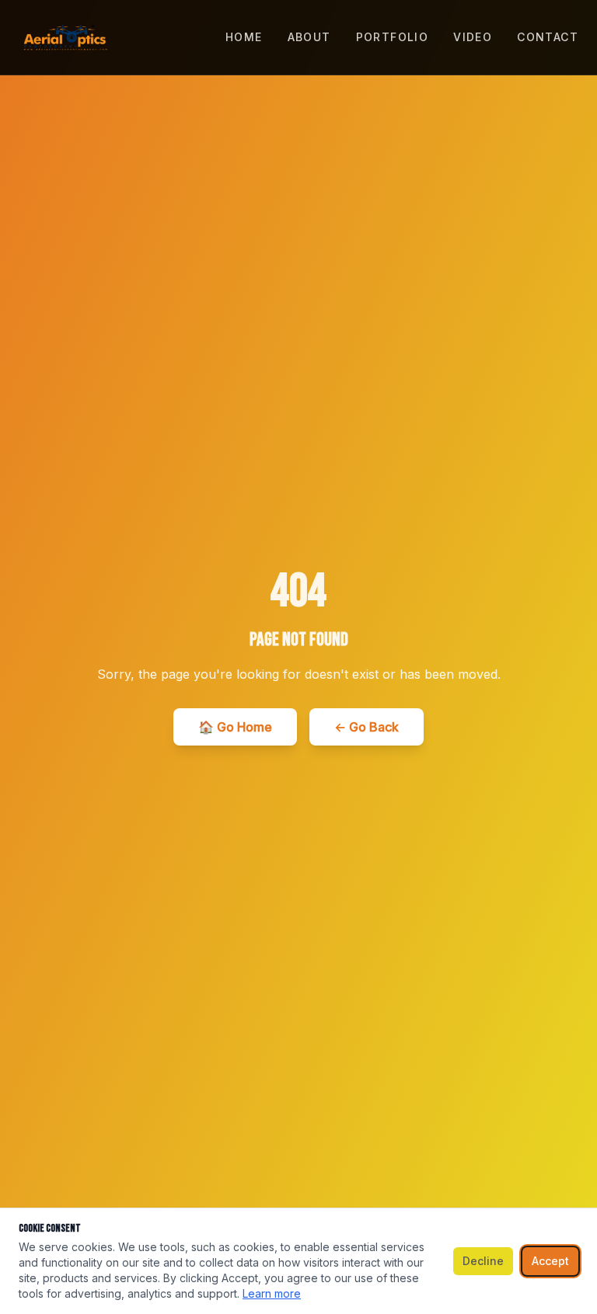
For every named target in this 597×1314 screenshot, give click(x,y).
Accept (550, 1260)
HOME (244, 36)
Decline (483, 1260)
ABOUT (309, 36)
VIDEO (472, 36)
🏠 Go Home (235, 727)
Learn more (272, 1293)
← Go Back (366, 727)
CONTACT (547, 36)
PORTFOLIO (392, 36)
